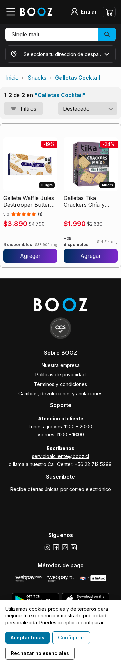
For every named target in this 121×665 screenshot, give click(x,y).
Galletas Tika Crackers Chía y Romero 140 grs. (85, 201)
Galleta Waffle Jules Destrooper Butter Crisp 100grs (28, 201)
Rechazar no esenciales (40, 653)
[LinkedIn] (74, 547)
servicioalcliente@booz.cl (60, 456)
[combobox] (87, 108)
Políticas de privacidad (60, 374)
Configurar (71, 637)
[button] (60, 34)
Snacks (37, 77)
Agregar (30, 255)
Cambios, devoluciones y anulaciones (60, 393)
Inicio (12, 77)
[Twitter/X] (65, 547)
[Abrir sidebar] (12, 12)
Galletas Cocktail (77, 77)
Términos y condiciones (60, 384)
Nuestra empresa (61, 365)
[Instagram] (47, 547)
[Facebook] (56, 547)
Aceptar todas (27, 637)
